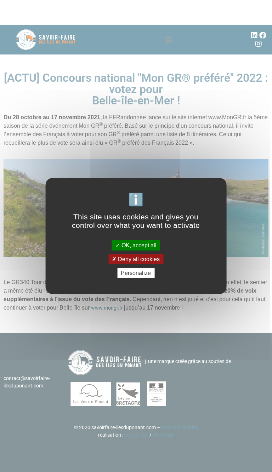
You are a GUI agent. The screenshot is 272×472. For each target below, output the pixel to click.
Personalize (136, 273)
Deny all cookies (138, 259)
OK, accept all (138, 245)
